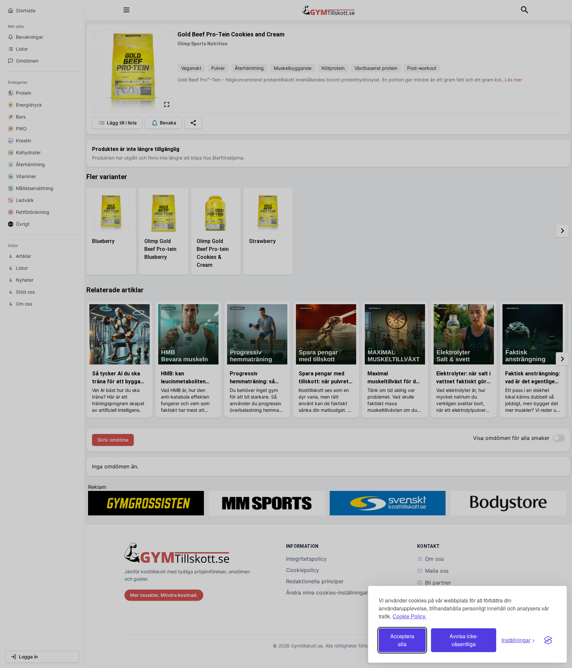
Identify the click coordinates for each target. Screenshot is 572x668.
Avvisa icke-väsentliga (464, 640)
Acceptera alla (402, 640)
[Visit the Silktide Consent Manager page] (548, 640)
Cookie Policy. (409, 616)
